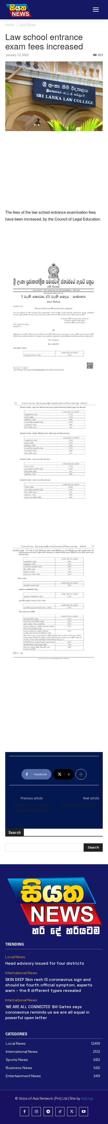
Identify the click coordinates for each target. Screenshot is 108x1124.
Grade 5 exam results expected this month (31, 808)
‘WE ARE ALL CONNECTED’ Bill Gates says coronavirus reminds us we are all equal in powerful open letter (47, 1012)
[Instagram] (36, 1111)
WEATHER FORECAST (80, 805)
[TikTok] (59, 1111)
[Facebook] (24, 1111)
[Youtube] (83, 1111)
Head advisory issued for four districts (44, 964)
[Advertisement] (54, 170)
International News (21, 973)
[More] (81, 774)
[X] (71, 1111)
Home (9, 24)
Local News (27, 24)
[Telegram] (48, 1111)
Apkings (87, 1098)
